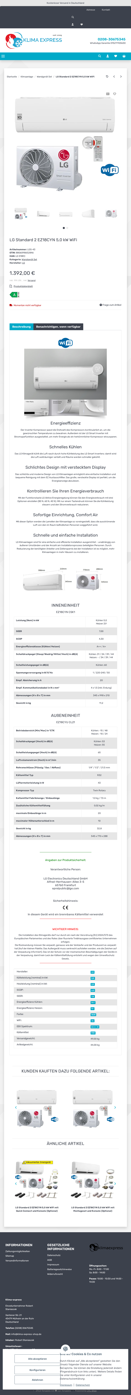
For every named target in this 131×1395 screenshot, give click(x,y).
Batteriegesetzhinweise (59, 1269)
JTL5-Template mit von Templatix (53, 1391)
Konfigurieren (38, 1370)
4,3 (92, 990)
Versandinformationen (17, 1260)
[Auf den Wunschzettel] (114, 94)
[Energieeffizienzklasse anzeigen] (14, 294)
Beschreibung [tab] (21, 326)
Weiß (93, 1015)
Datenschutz (83, 1384)
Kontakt (106, 9)
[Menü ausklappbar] (3, 56)
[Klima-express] (34, 40)
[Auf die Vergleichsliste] (108, 94)
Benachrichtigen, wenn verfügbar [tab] (58, 326)
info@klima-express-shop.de (26, 1334)
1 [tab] (64, 228)
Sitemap (9, 1256)
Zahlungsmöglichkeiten (17, 1251)
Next (116, 1107)
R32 (93, 1033)
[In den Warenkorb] (12, 87)
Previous (15, 1107)
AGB (49, 1260)
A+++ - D (94, 1027)
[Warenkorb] (124, 56)
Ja (92, 1021)
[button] (98, 17)
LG (92, 972)
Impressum (66, 1384)
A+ (92, 1008)
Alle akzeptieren (37, 1358)
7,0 (92, 996)
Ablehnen (37, 1379)
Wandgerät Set (29, 259)
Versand (31, 280)
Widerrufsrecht (55, 1274)
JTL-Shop (92, 1391)
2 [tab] (67, 228)
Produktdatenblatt (23, 286)
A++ (93, 1002)
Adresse (90, 9)
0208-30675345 (112, 39)
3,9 (92, 984)
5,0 (92, 978)
